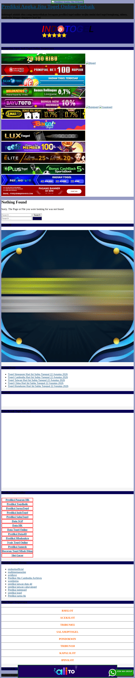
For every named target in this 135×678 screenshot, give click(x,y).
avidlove (12, 575)
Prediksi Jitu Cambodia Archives (25, 578)
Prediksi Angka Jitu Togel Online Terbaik (48, 6)
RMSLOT (67, 610)
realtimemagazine (17, 572)
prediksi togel (15, 592)
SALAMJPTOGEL (67, 632)
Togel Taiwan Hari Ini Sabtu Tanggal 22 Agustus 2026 (36, 380)
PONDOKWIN (67, 639)
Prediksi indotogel (17, 589)
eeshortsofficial (16, 569)
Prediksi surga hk (17, 595)
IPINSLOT (67, 660)
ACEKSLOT (67, 617)
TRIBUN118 (67, 646)
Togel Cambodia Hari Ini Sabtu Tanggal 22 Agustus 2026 (38, 377)
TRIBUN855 (67, 624)
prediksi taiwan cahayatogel (22, 586)
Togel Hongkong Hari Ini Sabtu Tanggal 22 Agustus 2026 (38, 386)
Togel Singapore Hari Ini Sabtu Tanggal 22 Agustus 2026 (38, 374)
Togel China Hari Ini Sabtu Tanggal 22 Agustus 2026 (35, 383)
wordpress (13, 581)
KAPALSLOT (67, 653)
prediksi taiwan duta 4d (20, 584)
